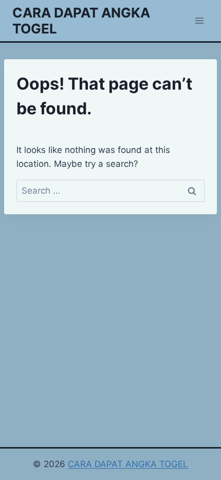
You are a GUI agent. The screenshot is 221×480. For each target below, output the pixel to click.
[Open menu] (199, 20)
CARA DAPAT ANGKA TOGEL (128, 464)
